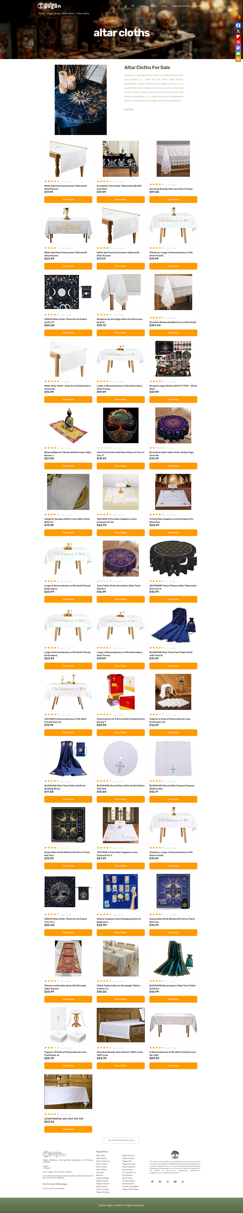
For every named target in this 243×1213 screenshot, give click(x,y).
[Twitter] (152, 1177)
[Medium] (167, 1177)
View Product (68, 199)
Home (143, 5)
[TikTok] (183, 1177)
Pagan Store (102, 1151)
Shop (164, 5)
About (154, 5)
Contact (199, 5)
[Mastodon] (238, 48)
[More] (238, 59)
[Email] (238, 53)
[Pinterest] (238, 42)
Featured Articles (181, 5)
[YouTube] (175, 1177)
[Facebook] (238, 25)
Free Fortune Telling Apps (55, 1184)
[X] (238, 31)
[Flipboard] (238, 37)
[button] (133, 6)
